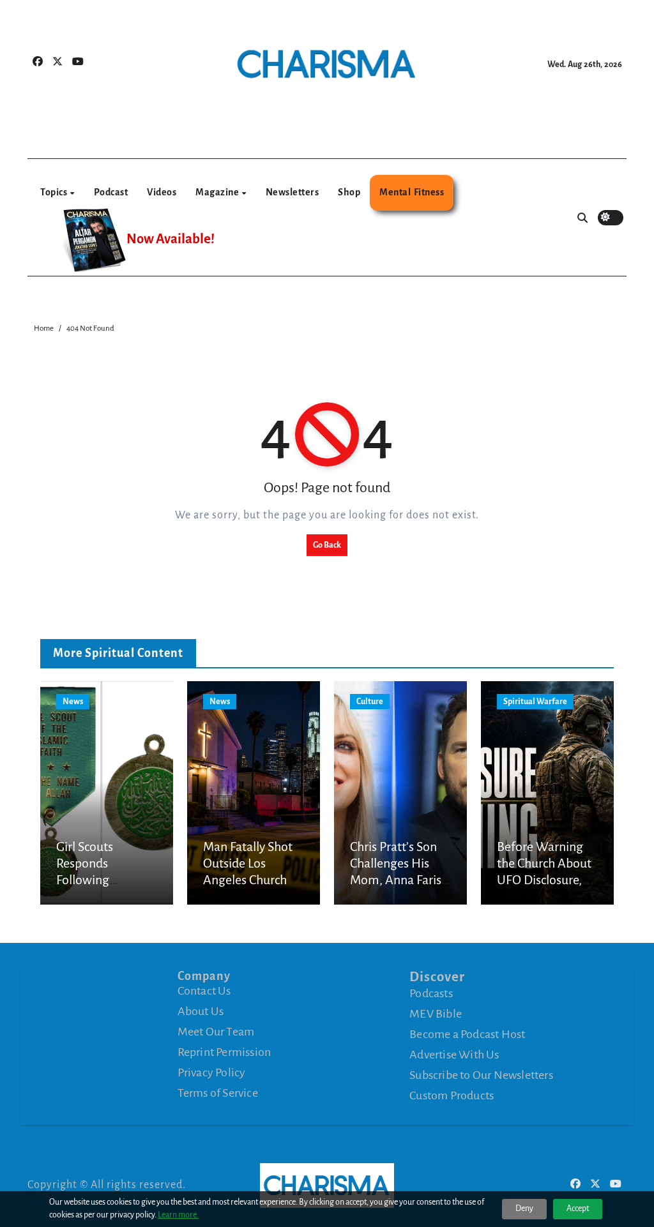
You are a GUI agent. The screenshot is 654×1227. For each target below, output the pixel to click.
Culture (369, 701)
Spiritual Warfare (535, 701)
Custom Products (451, 1094)
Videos (161, 192)
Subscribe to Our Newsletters (481, 1074)
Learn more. (178, 1214)
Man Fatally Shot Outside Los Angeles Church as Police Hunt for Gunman (252, 880)
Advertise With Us (454, 1054)
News (73, 701)
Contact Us (204, 990)
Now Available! (170, 239)
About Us (201, 1011)
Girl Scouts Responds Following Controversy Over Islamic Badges (102, 880)
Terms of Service (218, 1093)
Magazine (218, 192)
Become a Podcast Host (467, 1033)
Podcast (111, 192)
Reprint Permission (224, 1052)
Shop (349, 192)
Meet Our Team (216, 1031)
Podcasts (431, 992)
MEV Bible (435, 1013)
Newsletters (292, 192)
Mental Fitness (411, 192)
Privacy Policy (212, 1072)
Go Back (327, 545)
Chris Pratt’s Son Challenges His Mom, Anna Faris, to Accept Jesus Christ (397, 880)
